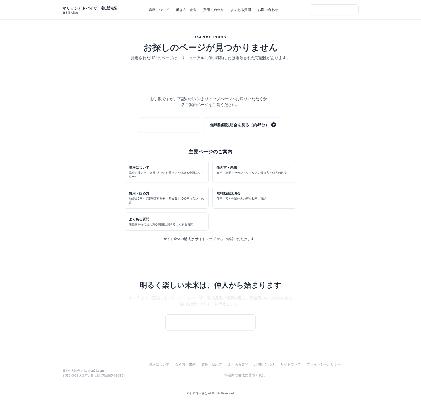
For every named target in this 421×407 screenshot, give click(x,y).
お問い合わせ (268, 9)
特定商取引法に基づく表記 (244, 375)
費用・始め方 (213, 9)
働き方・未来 (186, 9)
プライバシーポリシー (324, 364)
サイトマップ (205, 238)
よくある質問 (240, 9)
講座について (159, 9)
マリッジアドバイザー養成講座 (89, 365)
